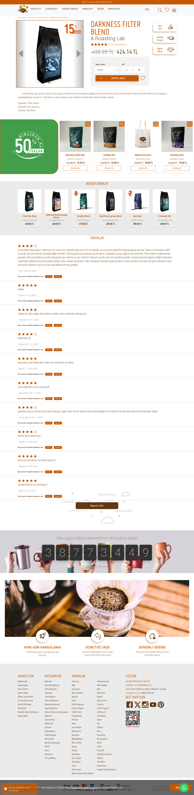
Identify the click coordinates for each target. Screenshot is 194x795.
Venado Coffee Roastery (106, 769)
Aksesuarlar (49, 738)
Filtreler (48, 727)
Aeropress (49, 754)
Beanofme (101, 692)
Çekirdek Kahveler (52, 685)
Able (73, 685)
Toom (74, 765)
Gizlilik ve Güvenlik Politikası (84, 787)
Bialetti (75, 696)
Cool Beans (101, 715)
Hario (47, 750)
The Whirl (101, 761)
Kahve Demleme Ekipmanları (56, 712)
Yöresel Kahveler (52, 700)
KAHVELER (35, 8)
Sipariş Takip (23, 692)
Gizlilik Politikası (25, 704)
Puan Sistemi (23, 689)
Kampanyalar (23, 685)
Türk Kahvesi (50, 696)
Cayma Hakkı (23, 715)
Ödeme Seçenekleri (25, 696)
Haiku (99, 719)
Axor (99, 689)
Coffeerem (101, 712)
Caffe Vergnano (78, 704)
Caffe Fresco (102, 700)
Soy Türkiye (76, 758)
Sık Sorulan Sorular (25, 700)
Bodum (100, 696)
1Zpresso (75, 681)
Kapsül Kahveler (51, 708)
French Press (50, 719)
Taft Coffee (76, 761)
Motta (99, 742)
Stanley (100, 758)
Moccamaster (102, 738)
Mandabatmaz (77, 738)
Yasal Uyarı (22, 708)
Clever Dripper (78, 708)
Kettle (47, 746)
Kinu (99, 731)
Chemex (100, 704)
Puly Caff (100, 750)
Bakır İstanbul (77, 692)
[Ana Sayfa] (23, 8)
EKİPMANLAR (50, 8)
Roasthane (76, 754)
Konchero (75, 735)
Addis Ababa (102, 685)
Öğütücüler (49, 723)
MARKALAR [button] (86, 8)
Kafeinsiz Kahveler (52, 704)
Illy (98, 723)
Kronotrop (101, 735)
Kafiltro (100, 727)
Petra (99, 746)
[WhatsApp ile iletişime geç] (184, 788)
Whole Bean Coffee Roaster (83, 773)
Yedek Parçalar (50, 735)
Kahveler (48, 681)
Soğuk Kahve (50, 731)
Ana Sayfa (22, 17)
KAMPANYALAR (114, 8)
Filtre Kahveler (51, 689)
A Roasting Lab (108, 38)
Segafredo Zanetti (104, 754)
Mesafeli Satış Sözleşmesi (28, 712)
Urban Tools (76, 769)
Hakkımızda (22, 681)
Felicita (75, 719)
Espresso (48, 692)
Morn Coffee (77, 742)
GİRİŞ (147, 9)
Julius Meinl (76, 727)
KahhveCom (76, 731)
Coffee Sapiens (103, 708)
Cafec (74, 700)
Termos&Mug (50, 758)
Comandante (77, 715)
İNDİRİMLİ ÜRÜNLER (70, 8)
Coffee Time (77, 712)
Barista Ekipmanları (53, 742)
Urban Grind (101, 765)
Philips (74, 750)
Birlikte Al (75, 168)
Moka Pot (48, 715)
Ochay (74, 746)
